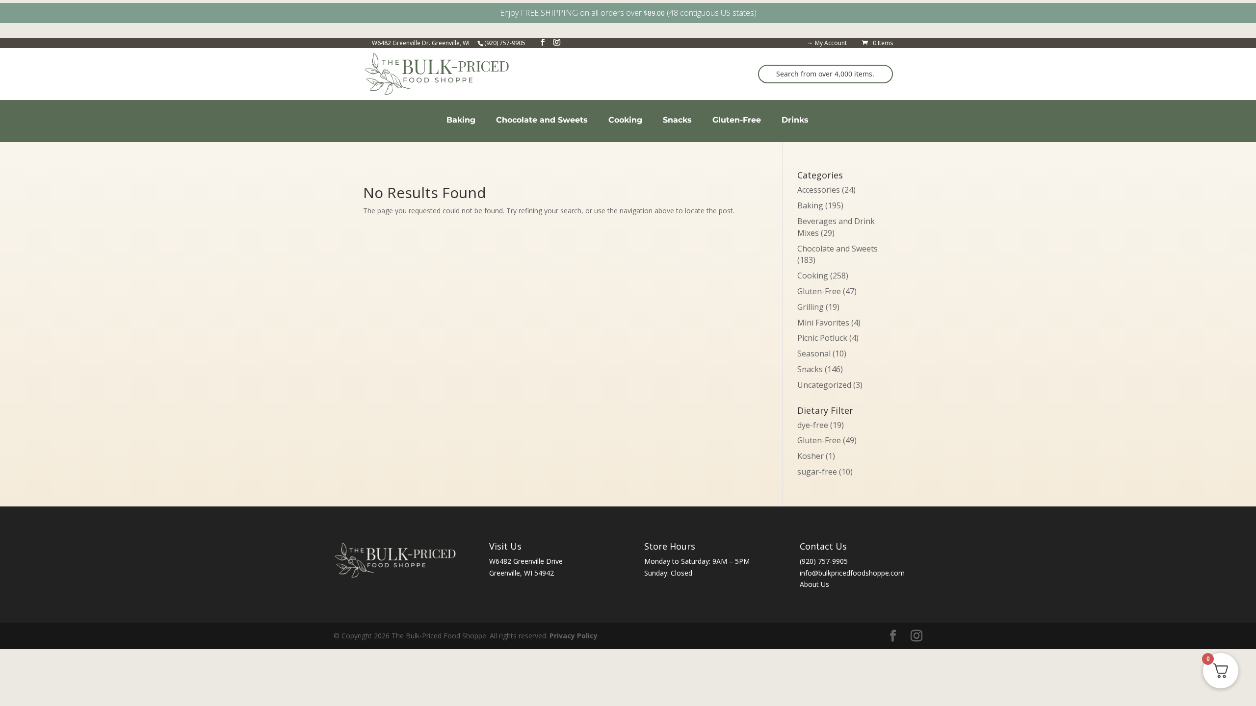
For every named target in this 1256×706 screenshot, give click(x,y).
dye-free (820, 425)
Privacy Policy (574, 635)
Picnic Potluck (822, 337)
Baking (810, 205)
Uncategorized (824, 384)
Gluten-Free (819, 291)
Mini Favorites (823, 322)
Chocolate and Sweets (837, 248)
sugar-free (825, 471)
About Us (814, 584)
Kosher (816, 456)
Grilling (810, 307)
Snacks (810, 369)
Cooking (812, 275)
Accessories (818, 189)
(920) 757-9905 (824, 561)
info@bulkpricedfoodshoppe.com (852, 573)
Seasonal (814, 353)
